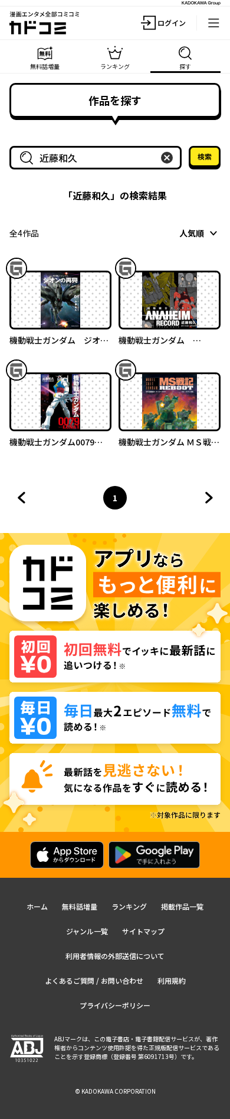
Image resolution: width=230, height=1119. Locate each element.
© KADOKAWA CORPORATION (115, 1091)
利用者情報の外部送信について (115, 956)
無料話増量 (79, 906)
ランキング (129, 906)
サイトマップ (143, 931)
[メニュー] (213, 23)
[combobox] (98, 158)
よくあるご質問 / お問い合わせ (94, 980)
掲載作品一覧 (182, 906)
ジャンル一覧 (87, 931)
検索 (205, 156)
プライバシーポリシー (115, 1005)
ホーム (37, 906)
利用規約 (171, 980)
